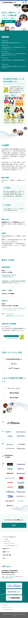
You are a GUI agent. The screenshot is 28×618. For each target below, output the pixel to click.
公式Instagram (14, 368)
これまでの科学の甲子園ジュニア (11, 545)
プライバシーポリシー (8, 607)
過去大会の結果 (14, 397)
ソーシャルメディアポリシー (8, 609)
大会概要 (6, 539)
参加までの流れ (8, 21)
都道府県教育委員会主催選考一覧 (8, 42)
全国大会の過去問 (14, 393)
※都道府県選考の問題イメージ (8, 276)
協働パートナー (6, 551)
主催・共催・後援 (7, 555)
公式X (14, 363)
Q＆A (14, 525)
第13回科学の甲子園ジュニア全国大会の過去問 (11, 60)
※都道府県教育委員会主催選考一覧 (9, 275)
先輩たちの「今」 (7, 548)
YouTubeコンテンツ (11, 53)
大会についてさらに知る (9, 543)
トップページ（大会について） (10, 536)
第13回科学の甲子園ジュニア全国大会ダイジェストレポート (14, 66)
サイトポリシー (6, 605)
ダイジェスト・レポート (14, 388)
